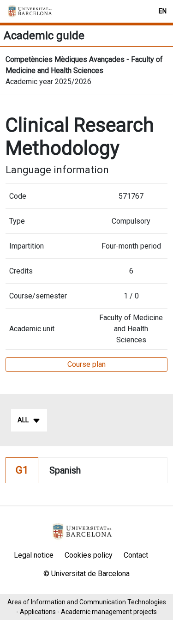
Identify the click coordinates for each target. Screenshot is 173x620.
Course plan (86, 364)
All (23, 420)
